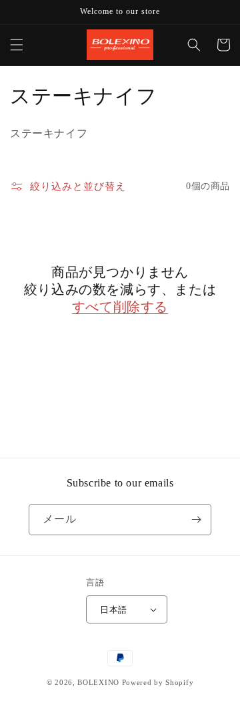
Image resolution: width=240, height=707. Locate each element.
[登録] (196, 519)
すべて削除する (120, 306)
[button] (16, 44)
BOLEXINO (98, 682)
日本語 (113, 610)
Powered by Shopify (158, 682)
